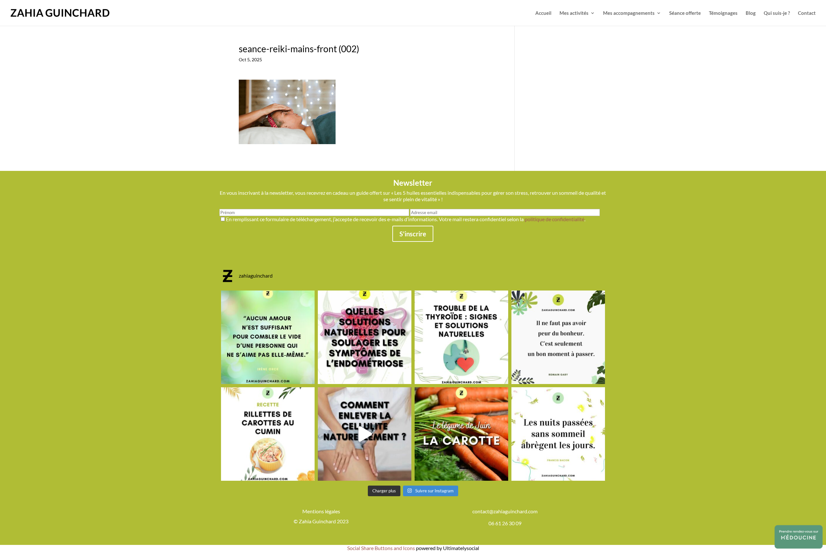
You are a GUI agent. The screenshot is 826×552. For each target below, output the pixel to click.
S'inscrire (412, 234)
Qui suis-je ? (777, 13)
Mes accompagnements (629, 13)
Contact (807, 13)
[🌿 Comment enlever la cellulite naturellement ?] (364, 434)
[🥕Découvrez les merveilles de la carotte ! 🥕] (461, 434)
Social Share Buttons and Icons (381, 548)
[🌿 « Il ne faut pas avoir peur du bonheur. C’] (558, 337)
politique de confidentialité (554, 219)
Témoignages (723, 13)
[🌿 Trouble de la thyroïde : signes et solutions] (461, 337)
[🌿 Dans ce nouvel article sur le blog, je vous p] (364, 337)
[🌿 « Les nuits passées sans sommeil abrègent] (558, 434)
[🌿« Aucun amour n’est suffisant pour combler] (268, 337)
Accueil (543, 13)
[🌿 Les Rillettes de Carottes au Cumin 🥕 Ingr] (268, 434)
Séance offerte (685, 13)
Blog (751, 13)
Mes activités (574, 13)
